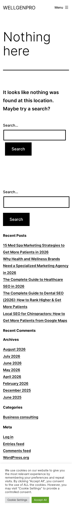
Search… (10, 125)
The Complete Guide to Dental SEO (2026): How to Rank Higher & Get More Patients (33, 300)
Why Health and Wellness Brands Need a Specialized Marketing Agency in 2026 (35, 266)
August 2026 (14, 349)
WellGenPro (19, 8)
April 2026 (12, 377)
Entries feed (13, 444)
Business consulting (20, 417)
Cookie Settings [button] (17, 499)
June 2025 (12, 397)
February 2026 (15, 383)
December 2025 (17, 390)
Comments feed (17, 451)
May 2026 (11, 370)
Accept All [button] (40, 499)
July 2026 (11, 356)
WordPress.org (16, 457)
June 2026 (12, 363)
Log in (8, 437)
